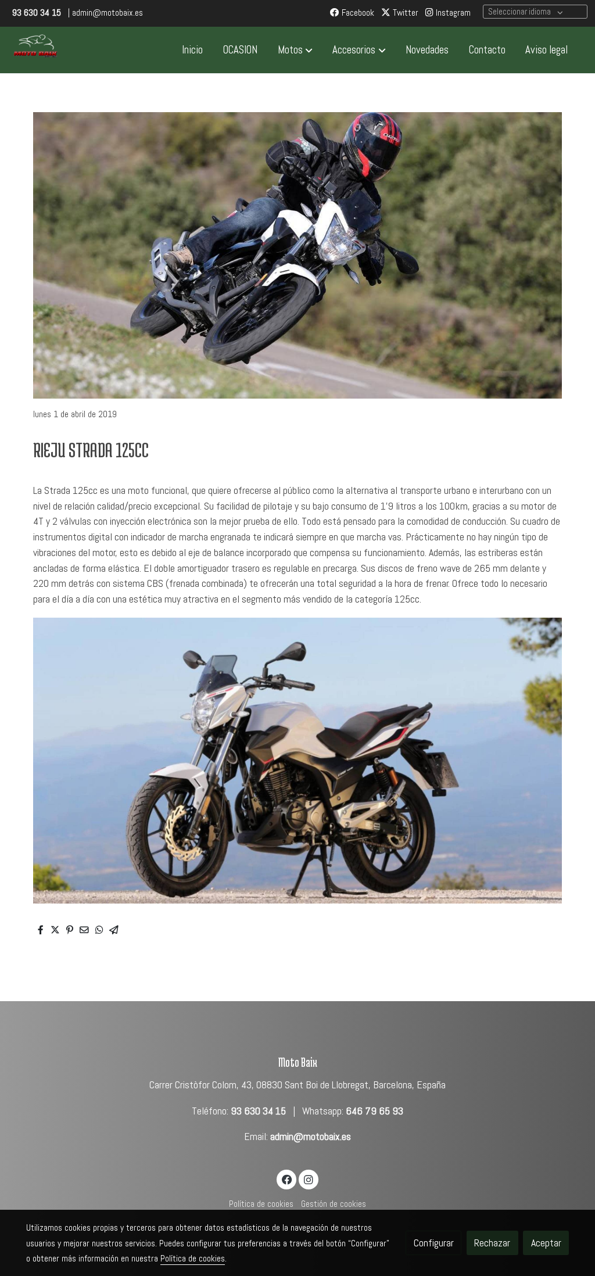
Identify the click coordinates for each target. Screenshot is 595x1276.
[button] (295, 50)
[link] (35, 50)
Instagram (452, 13)
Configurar (434, 1242)
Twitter (404, 13)
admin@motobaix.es (310, 1136)
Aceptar (546, 1242)
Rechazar (492, 1242)
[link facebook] (287, 1179)
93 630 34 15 (258, 1111)
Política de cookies (261, 1204)
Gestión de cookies (333, 1204)
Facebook (356, 13)
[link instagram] (308, 1179)
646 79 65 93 (374, 1111)
